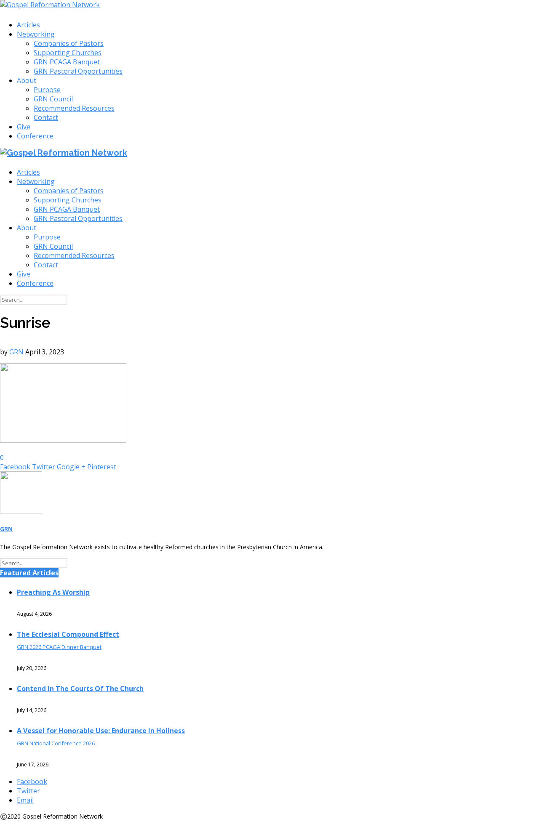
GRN (16, 351)
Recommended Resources (74, 108)
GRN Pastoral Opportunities (78, 71)
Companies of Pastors (69, 43)
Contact (46, 117)
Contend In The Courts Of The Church (80, 688)
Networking (36, 34)
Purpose (47, 89)
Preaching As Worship (53, 592)
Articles (28, 24)
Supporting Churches (67, 52)
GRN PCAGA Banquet (67, 61)
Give (23, 126)
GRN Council (53, 99)
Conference (35, 136)
